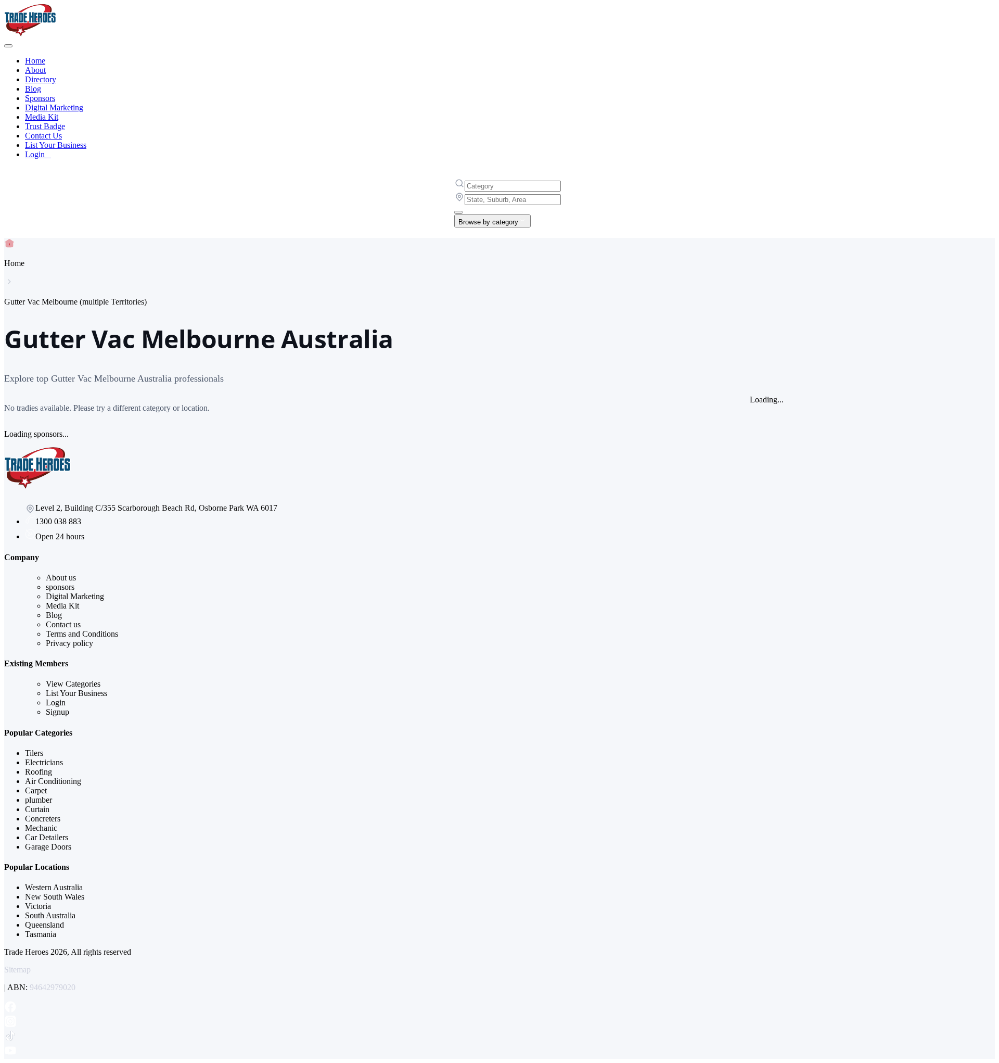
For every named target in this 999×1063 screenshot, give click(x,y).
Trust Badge (45, 126)
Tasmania (40, 934)
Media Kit (41, 116)
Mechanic (41, 828)
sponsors (60, 587)
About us (61, 577)
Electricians (44, 762)
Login (38, 154)
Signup (57, 711)
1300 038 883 (58, 521)
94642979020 (52, 987)
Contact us (63, 624)
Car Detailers (46, 837)
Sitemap (17, 969)
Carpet (36, 790)
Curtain (37, 809)
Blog (33, 88)
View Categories (73, 683)
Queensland (44, 924)
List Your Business (55, 145)
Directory (40, 79)
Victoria (38, 906)
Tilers (34, 753)
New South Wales (54, 896)
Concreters (42, 818)
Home (35, 60)
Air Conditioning (53, 781)
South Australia (50, 915)
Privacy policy (69, 643)
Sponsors (40, 98)
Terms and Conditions (82, 633)
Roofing (38, 771)
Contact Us (43, 135)
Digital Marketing (54, 107)
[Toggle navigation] (8, 45)
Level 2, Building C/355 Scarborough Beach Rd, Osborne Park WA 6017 (156, 507)
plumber (38, 799)
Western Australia (54, 887)
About (35, 70)
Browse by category (488, 222)
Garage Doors (48, 846)
